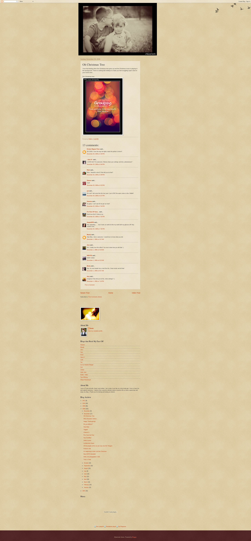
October (86, 463)
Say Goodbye (87, 437)
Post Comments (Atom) (95, 297)
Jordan (82, 369)
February (86, 484)
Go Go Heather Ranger (86, 364)
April (85, 479)
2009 (84, 406)
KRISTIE (89, 255)
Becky (88, 266)
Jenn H (82, 357)
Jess (88, 245)
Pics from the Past (89, 435)
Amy (88, 276)
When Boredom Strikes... (91, 419)
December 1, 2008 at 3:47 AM (95, 239)
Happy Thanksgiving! (89, 421)
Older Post (136, 293)
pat (88, 191)
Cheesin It (86, 432)
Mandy (89, 234)
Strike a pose (87, 440)
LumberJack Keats (89, 443)
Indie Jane (83, 372)
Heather (82, 345)
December (87, 411)
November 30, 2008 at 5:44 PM (96, 164)
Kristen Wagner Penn (93, 149)
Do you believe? (88, 424)
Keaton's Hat (87, 448)
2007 (84, 491)
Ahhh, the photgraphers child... (92, 457)
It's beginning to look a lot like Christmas (95, 451)
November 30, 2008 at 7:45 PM (96, 229)
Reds (88, 170)
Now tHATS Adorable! (90, 454)
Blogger (134, 537)
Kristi (81, 354)
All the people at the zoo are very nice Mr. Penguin (98, 446)
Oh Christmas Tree (89, 416)
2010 (84, 403)
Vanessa (89, 201)
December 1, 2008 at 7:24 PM (95, 281)
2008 (84, 408)
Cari (81, 367)
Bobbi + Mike (84, 374)
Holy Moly (86, 427)
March (86, 482)
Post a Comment (90, 285)
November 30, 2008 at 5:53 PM (96, 185)
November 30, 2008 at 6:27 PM (96, 195)
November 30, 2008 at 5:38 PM (96, 154)
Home (110, 293)
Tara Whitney (84, 377)
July (85, 471)
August (86, 468)
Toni (81, 352)
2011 (84, 400)
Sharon (89, 180)
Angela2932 (90, 222)
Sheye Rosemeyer (85, 380)
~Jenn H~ (90, 159)
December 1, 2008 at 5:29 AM (95, 250)
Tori (81, 362)
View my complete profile (95, 331)
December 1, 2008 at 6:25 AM (95, 260)
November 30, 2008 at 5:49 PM (96, 175)
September (87, 465)
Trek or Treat (87, 459)
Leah (81, 359)
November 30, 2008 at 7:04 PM (96, 206)
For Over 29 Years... (93, 212)
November (87, 413)
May (85, 476)
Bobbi (92, 328)
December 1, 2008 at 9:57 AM (95, 270)
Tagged (86, 429)
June (85, 474)
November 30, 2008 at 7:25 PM (96, 216)
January (86, 487)
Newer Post (85, 293)
